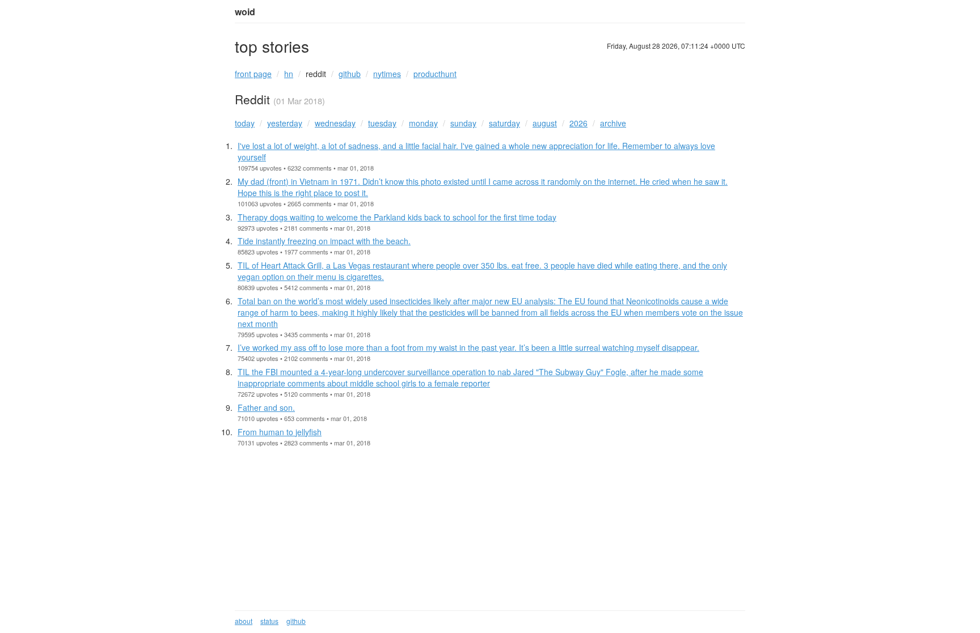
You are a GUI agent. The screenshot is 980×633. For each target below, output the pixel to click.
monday (423, 123)
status (269, 621)
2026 (578, 123)
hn (288, 73)
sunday (463, 123)
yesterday (284, 123)
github (350, 73)
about (243, 621)
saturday (504, 123)
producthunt (435, 73)
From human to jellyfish (280, 431)
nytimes (387, 73)
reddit (316, 73)
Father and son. (266, 407)
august (545, 123)
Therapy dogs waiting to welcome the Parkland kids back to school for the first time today (397, 217)
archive (613, 123)
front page (253, 73)
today (245, 123)
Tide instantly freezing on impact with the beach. (324, 241)
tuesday (382, 123)
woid (245, 12)
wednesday (335, 123)
